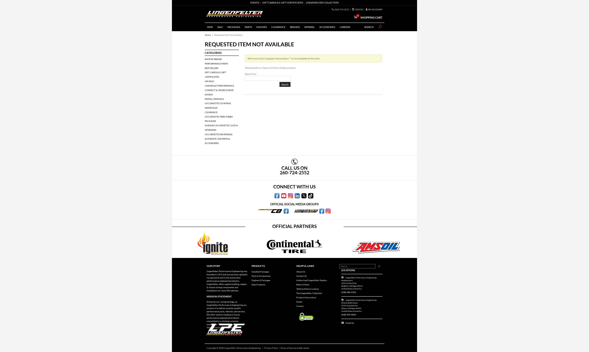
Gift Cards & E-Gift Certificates (215, 74)
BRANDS (295, 26)
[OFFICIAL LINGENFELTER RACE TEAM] (321, 211)
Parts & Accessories (261, 276)
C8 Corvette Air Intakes (218, 134)
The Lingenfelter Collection (309, 293)
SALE (220, 26)
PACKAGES (233, 26)
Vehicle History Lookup (307, 289)
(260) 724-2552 (341, 9)
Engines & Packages (261, 280)
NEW (210, 26)
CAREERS (345, 26)
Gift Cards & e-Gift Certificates (282, 2)
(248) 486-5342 (348, 292)
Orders (358, 9)
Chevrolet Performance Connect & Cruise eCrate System (219, 90)
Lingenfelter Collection (322, 2)
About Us (300, 271)
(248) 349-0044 (348, 314)
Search (369, 26)
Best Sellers (211, 68)
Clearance (278, 26)
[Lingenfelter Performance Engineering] (235, 14)
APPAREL (309, 26)
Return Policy (302, 284)
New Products (258, 284)
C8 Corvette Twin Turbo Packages (219, 118)
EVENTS (254, 2)
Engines (261, 26)
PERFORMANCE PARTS (216, 63)
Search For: (251, 73)
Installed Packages (260, 271)
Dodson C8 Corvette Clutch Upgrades (221, 127)
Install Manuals (214, 99)
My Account (375, 9)
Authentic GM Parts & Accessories (217, 141)
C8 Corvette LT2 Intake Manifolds (218, 105)
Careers (300, 306)
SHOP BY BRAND (213, 59)
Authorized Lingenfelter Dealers (311, 280)
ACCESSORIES (327, 26)
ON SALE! (209, 81)
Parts (248, 26)
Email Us (350, 323)
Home (208, 35)
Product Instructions (306, 297)
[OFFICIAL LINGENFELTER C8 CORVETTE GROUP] (286, 211)
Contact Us (301, 276)
